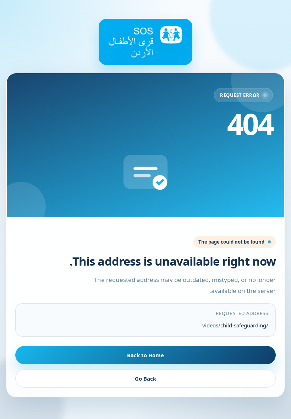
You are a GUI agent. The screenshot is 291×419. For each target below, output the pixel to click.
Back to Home (145, 355)
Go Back (145, 378)
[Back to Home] (145, 42)
